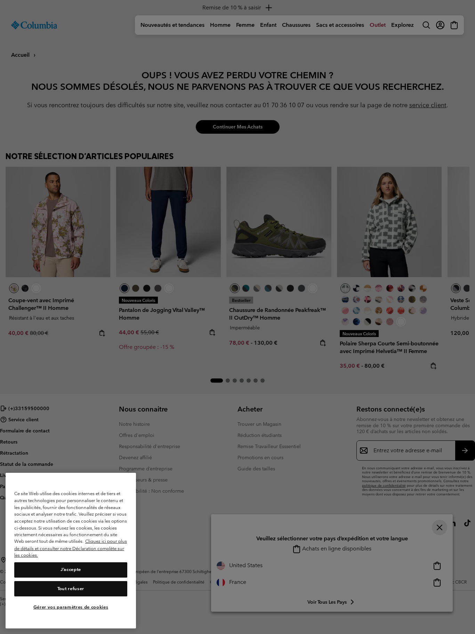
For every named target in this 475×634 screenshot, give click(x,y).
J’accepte (71, 570)
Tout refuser (70, 589)
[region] (71, 550)
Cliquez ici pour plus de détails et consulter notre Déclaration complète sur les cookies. (70, 548)
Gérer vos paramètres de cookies (70, 607)
